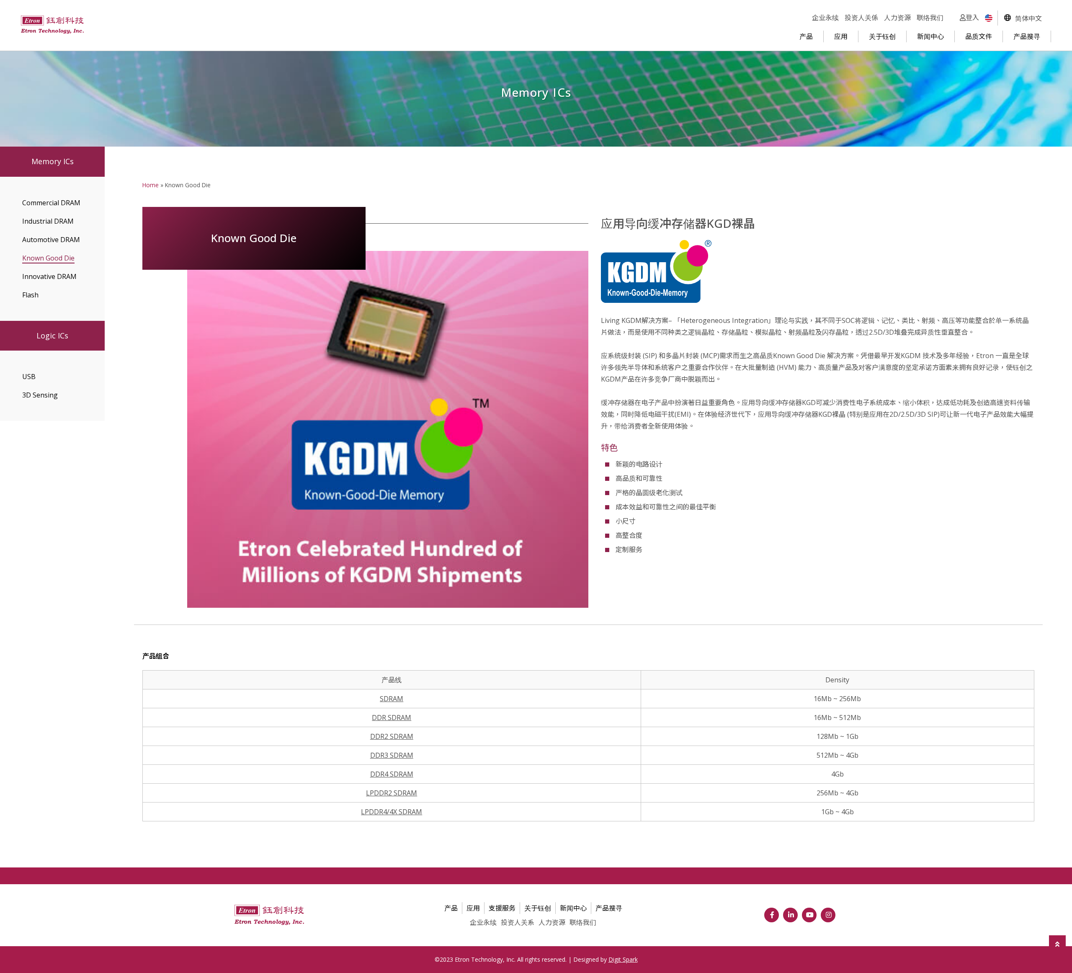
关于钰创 (882, 36)
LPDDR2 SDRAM (391, 792)
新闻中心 (930, 36)
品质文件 (978, 36)
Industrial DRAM (48, 221)
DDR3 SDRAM (391, 755)
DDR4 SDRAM (391, 774)
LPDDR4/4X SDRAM (391, 811)
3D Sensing (40, 395)
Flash (30, 294)
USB (29, 376)
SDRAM (391, 698)
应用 (841, 36)
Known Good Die (48, 258)
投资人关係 (861, 17)
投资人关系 (517, 922)
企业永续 (825, 17)
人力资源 (897, 17)
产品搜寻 (1026, 36)
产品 (806, 36)
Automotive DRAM (51, 239)
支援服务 (502, 908)
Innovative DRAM (49, 276)
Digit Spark (623, 959)
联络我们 (930, 17)
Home (150, 185)
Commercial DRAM (51, 202)
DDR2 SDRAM (391, 736)
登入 (972, 17)
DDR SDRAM (391, 717)
